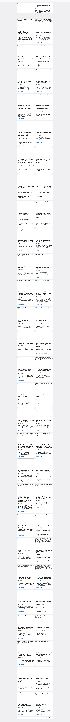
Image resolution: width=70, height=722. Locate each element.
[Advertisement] (35, 16)
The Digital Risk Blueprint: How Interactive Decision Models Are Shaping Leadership (44, 188)
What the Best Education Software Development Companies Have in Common (25, 107)
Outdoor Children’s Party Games (26, 343)
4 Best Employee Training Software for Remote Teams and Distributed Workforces (44, 107)
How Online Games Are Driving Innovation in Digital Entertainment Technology (25, 654)
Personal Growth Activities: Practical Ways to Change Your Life (43, 32)
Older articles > (49, 717)
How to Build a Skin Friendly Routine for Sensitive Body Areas (25, 320)
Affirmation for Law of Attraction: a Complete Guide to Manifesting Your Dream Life (43, 5)
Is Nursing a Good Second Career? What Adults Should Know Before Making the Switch (44, 446)
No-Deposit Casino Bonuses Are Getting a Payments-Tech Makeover (44, 161)
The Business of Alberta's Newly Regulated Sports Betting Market (26, 188)
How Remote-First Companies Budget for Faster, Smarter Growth (43, 345)
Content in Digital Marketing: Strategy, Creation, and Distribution (25, 680)
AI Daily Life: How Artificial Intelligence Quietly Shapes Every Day (24, 371)
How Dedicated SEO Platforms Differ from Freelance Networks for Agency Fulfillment (43, 293)
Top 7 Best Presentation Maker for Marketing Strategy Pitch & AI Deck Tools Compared (25, 446)
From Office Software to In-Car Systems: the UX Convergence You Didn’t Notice (43, 603)
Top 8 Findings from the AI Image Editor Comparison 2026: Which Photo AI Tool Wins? (44, 497)
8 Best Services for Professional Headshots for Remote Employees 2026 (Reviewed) (26, 161)
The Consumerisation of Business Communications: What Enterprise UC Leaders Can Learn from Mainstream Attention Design (25, 499)
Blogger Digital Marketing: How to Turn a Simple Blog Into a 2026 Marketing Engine (25, 32)
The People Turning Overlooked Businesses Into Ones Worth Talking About (44, 654)
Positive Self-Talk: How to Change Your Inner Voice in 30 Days (25, 58)
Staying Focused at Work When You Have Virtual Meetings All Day (25, 242)
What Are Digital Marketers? (43, 627)
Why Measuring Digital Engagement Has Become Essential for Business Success (25, 215)
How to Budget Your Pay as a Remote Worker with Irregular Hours (43, 472)
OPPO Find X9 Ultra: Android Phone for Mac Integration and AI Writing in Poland (25, 134)
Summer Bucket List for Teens (25, 525)
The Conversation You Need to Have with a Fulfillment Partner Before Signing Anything (43, 267)
